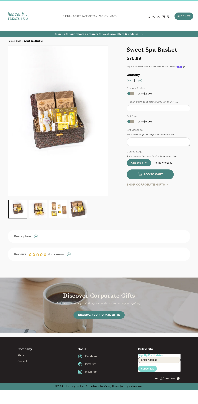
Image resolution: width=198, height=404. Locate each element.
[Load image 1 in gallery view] (18, 209)
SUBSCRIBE (147, 369)
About (21, 355)
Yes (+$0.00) (144, 121)
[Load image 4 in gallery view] (78, 209)
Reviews (39, 254)
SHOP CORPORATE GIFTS (146, 184)
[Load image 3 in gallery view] (58, 209)
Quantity (133, 75)
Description (22, 236)
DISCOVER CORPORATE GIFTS (99, 314)
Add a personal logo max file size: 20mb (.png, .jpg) (152, 156)
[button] (66, 16)
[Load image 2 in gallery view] (38, 209)
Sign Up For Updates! (151, 355)
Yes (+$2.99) (144, 93)
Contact (22, 361)
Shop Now (184, 16)
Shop (18, 41)
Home (11, 41)
